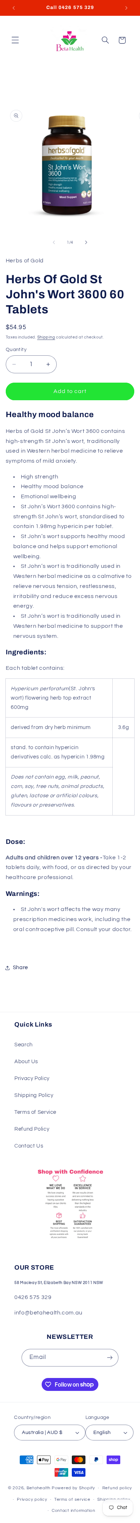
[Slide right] (86, 242)
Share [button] (20, 967)
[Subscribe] (110, 1358)
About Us (26, 1061)
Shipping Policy (33, 1095)
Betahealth (39, 1488)
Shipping (46, 337)
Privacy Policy (32, 1078)
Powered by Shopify (73, 1488)
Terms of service (72, 1499)
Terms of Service (35, 1112)
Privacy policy (32, 1499)
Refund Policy (31, 1129)
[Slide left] (54, 242)
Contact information (73, 1511)
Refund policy (117, 1488)
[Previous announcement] (14, 8)
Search (23, 1044)
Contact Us (28, 1146)
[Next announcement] (126, 8)
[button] (15, 40)
